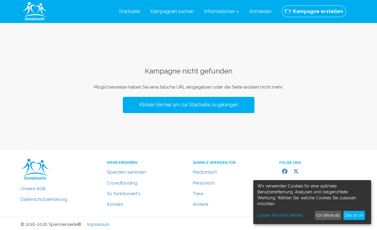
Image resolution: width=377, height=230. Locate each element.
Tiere (198, 193)
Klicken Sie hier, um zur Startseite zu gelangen (188, 104)
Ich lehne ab (328, 215)
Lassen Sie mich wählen (280, 215)
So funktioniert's (123, 193)
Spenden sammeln (126, 172)
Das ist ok (354, 215)
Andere (200, 204)
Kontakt (115, 204)
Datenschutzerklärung (44, 199)
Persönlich (204, 183)
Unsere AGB (33, 188)
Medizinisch (205, 172)
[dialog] (312, 202)
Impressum (98, 224)
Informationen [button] (220, 11)
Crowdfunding (122, 183)
